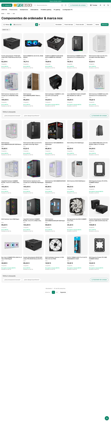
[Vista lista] (39, 24)
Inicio (2, 13)
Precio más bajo (69, 24)
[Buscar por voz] (65, 5)
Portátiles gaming (46, 9)
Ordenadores (34, 9)
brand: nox (5, 29)
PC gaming (57, 9)
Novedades (59, 24)
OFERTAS (4, 9)
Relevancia (105, 24)
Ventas (97, 24)
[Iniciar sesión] (100, 5)
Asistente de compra (79, 5)
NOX (8, 13)
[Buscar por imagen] (62, 5)
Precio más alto (80, 24)
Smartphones (24, 9)
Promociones (13, 9)
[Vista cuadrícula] (36, 24)
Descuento (90, 24)
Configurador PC (68, 9)
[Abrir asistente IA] (107, 418)
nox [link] (14, 13)
